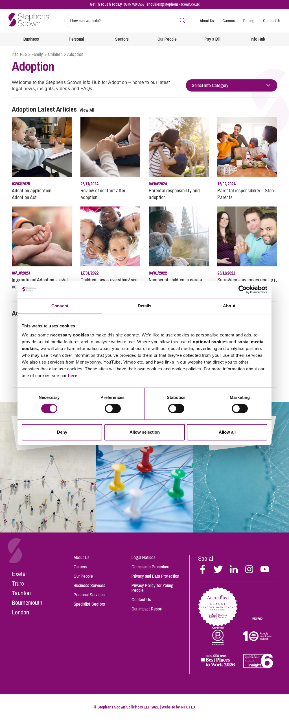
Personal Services (89, 595)
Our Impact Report (147, 609)
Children (55, 54)
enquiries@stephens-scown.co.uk (173, 4)
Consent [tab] (59, 305)
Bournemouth (27, 602)
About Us (207, 20)
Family (37, 54)
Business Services (89, 585)
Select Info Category (210, 85)
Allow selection (145, 432)
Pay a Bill (212, 39)
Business (31, 39)
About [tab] (229, 305)
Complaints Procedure (150, 567)
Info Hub (258, 39)
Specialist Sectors (89, 604)
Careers (228, 20)
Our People (167, 39)
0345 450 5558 (134, 4)
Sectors (122, 39)
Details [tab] (145, 305)
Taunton (21, 593)
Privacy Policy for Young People (153, 587)
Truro (18, 583)
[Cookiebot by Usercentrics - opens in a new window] (242, 289)
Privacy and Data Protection (155, 576)
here (72, 375)
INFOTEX (188, 707)
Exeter (19, 574)
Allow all (227, 432)
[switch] (113, 408)
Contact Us (272, 20)
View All (87, 110)
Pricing (249, 20)
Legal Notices (144, 557)
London (20, 612)
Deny (62, 432)
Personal (76, 39)
